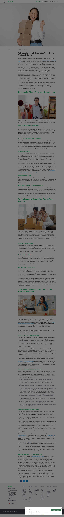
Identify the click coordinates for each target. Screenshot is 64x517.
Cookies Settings (56, 512)
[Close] (61, 508)
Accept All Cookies (56, 510)
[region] (43, 511)
